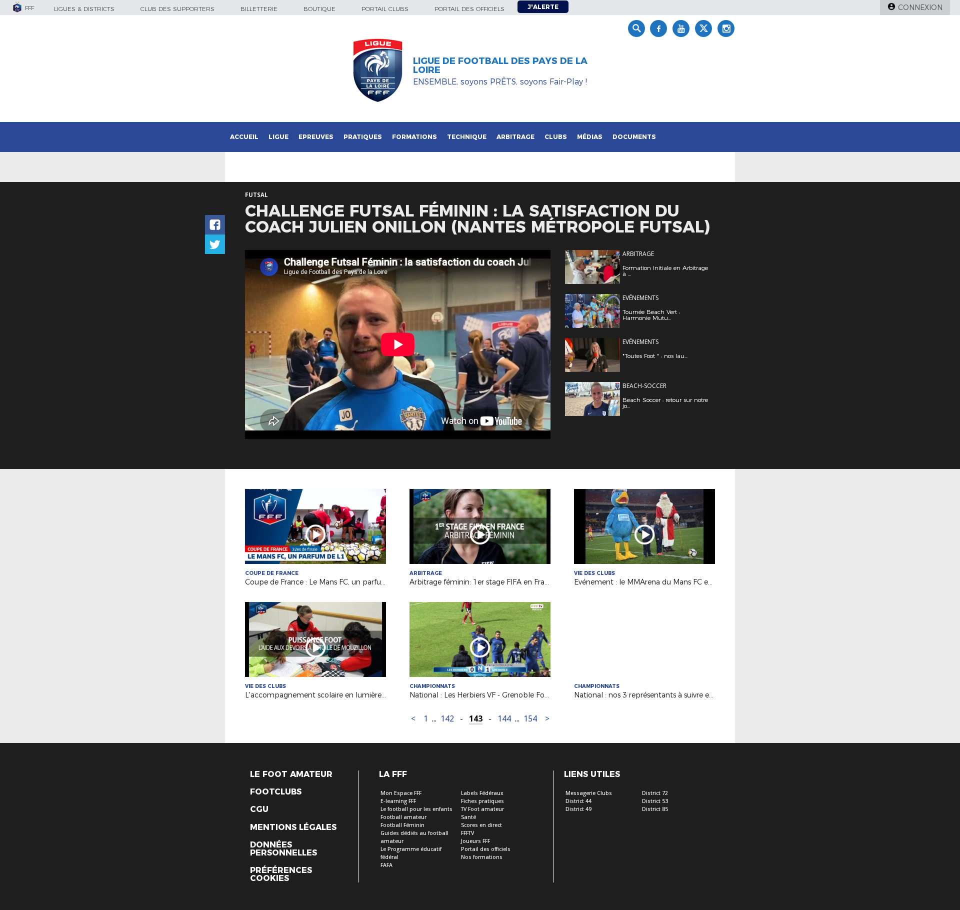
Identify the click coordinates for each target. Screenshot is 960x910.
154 (530, 719)
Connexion (920, 7)
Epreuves (316, 136)
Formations (414, 136)
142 (447, 719)
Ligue (278, 136)
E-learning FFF (398, 801)
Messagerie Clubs (589, 793)
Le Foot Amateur (291, 774)
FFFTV (467, 833)
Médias (589, 136)
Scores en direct (481, 825)
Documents (634, 136)
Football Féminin (402, 825)
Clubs (555, 136)
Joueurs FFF (475, 841)
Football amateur (403, 817)
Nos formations (481, 857)
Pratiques (363, 136)
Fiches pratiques (482, 801)
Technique (466, 136)
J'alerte (543, 6)
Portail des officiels (469, 9)
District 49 (579, 809)
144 (504, 719)
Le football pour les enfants (416, 809)
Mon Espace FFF (401, 793)
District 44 (579, 801)
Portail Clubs (385, 9)
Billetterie (259, 9)
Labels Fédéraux (482, 793)
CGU (259, 810)
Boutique (320, 9)
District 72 (655, 793)
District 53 (655, 801)
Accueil (244, 136)
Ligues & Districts (84, 9)
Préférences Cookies (281, 874)
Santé (468, 817)
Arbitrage (515, 136)
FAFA (386, 865)
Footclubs (276, 792)
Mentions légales (293, 828)
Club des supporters (177, 9)
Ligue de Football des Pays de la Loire (500, 66)
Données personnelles (283, 849)
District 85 (655, 809)
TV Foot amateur (482, 809)
